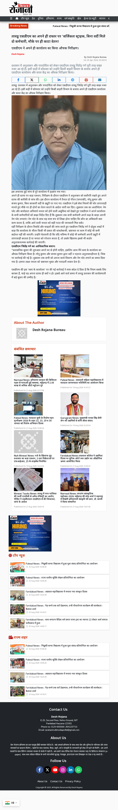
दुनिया (40, 18)
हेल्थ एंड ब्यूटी (90, 18)
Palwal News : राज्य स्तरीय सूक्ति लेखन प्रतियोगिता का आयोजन (55, 577)
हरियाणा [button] (50, 18)
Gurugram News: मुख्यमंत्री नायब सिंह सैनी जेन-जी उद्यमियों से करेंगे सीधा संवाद (81, 419)
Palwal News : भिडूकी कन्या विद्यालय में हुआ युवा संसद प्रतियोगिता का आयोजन (61, 563)
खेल (79, 18)
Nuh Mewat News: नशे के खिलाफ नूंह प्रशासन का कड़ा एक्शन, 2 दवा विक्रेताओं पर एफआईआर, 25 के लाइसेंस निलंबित (34, 458)
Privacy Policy (73, 781)
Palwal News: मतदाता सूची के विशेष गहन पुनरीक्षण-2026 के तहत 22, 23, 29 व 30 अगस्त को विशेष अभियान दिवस (34, 421)
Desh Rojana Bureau (96, 57)
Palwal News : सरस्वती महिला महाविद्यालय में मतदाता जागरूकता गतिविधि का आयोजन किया (82, 382)
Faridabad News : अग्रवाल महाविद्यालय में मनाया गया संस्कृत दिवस (56, 591)
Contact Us (56, 781)
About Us (42, 781)
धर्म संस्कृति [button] (69, 18)
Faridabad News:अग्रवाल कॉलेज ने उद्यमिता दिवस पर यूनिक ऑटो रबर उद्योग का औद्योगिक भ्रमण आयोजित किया (81, 458)
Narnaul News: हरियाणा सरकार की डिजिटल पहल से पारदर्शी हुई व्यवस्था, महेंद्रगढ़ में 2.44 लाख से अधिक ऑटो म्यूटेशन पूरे (35, 383)
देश (33, 18)
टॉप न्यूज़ (25, 18)
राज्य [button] (59, 18)
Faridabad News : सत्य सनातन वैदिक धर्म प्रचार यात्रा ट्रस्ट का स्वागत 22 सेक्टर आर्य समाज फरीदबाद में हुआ (66, 621)
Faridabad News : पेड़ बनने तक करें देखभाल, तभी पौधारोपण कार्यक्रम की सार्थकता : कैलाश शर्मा (64, 607)
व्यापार (102, 18)
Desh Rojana (77, 787)
